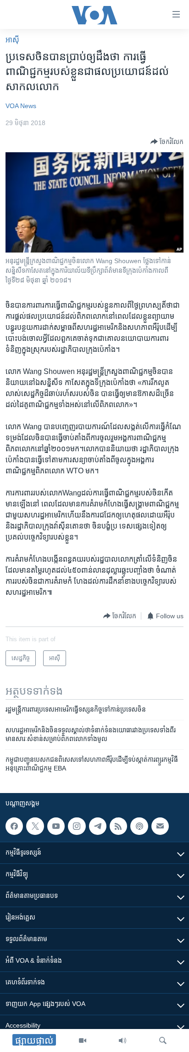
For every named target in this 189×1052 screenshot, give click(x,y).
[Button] (166, 141)
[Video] (82, 1040)
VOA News (21, 105)
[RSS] (118, 826)
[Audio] (122, 1040)
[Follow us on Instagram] (76, 826)
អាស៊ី (12, 40)
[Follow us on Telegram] (97, 826)
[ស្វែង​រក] (163, 1040)
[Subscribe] (160, 826)
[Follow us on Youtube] (56, 826)
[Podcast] (139, 826)
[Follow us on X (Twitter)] (35, 826)
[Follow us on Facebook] (14, 826)
